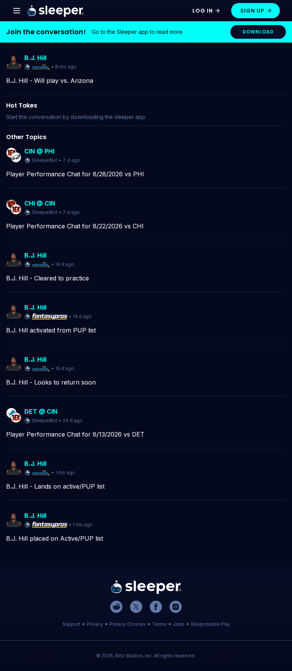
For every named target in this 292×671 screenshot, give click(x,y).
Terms (159, 624)
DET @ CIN (40, 411)
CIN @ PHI (39, 151)
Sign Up (252, 10)
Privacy (95, 624)
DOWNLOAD (258, 31)
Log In (202, 10)
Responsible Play (210, 624)
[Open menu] (16, 10)
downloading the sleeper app (108, 117)
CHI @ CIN (39, 203)
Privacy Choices (128, 624)
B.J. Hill (35, 58)
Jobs (178, 624)
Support (71, 624)
